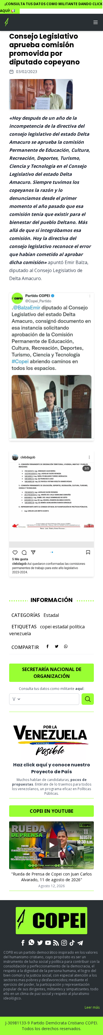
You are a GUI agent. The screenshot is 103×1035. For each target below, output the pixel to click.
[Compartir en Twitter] (57, 646)
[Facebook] (23, 942)
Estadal (51, 615)
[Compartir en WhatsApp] (66, 646)
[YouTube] (48, 942)
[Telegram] (80, 942)
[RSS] (56, 942)
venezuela (20, 633)
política (77, 626)
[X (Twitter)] (40, 942)
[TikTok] (72, 942)
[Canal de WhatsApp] (31, 942)
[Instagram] (64, 942)
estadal (60, 626)
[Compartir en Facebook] (47, 646)
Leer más (92, 1007)
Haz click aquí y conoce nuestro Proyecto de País (51, 768)
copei (46, 626)
